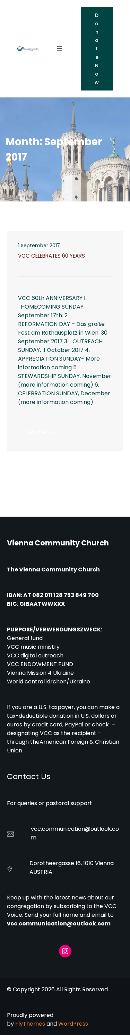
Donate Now (97, 49)
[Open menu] (59, 48)
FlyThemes (30, 1024)
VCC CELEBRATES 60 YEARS (51, 256)
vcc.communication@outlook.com (59, 924)
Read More (45, 434)
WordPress (73, 1024)
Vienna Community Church (58, 543)
